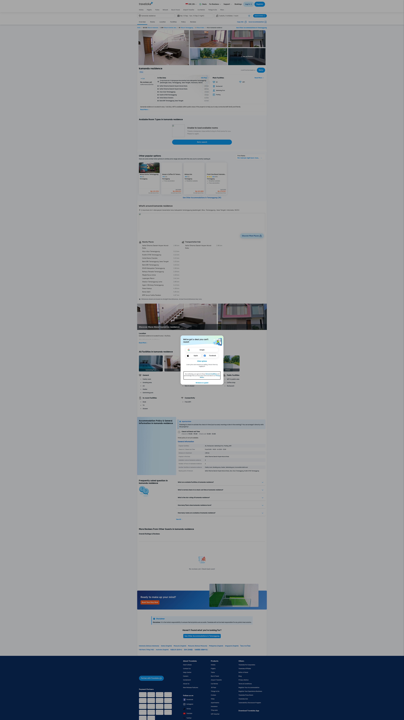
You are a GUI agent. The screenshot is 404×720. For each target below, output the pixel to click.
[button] (202, 361)
